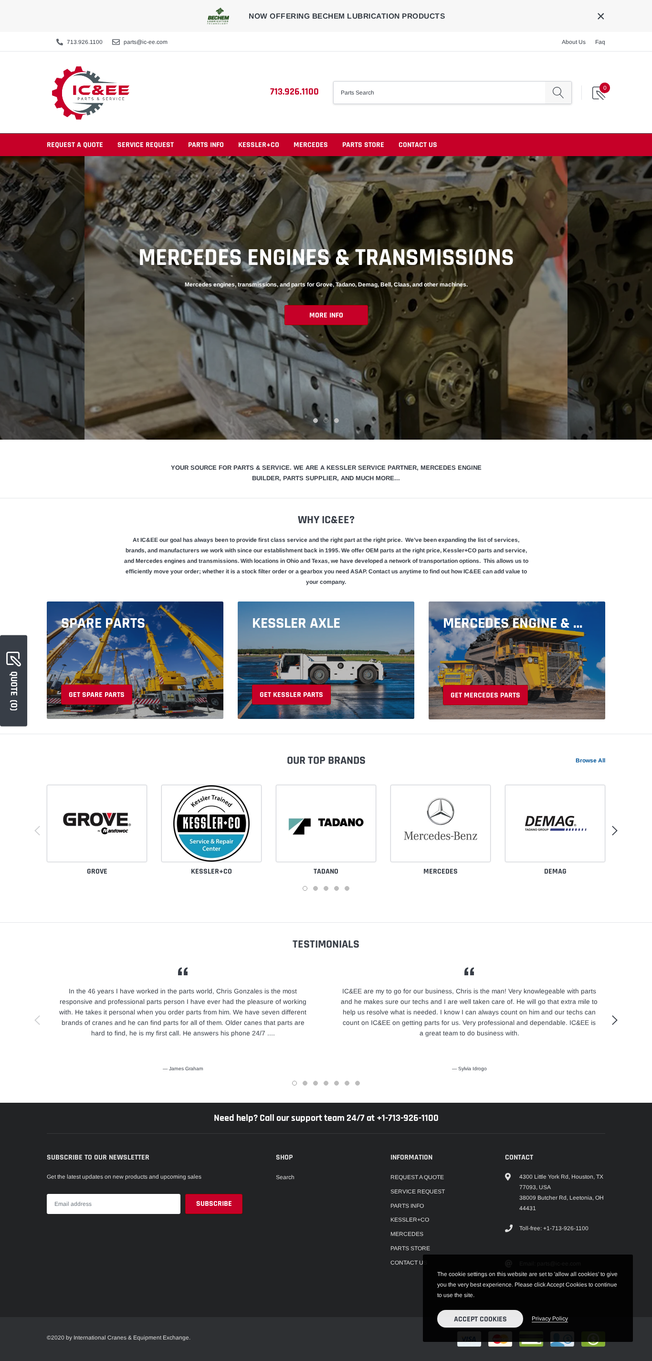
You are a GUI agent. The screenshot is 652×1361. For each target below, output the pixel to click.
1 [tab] (315, 420)
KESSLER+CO (258, 145)
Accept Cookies (480, 1319)
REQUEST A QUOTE (75, 145)
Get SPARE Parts (97, 695)
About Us (574, 42)
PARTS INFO (206, 145)
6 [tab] (347, 1083)
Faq (600, 42)
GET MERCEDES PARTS (485, 695)
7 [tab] (357, 1083)
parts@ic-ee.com (146, 42)
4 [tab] (336, 888)
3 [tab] (336, 420)
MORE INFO (326, 315)
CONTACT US (418, 145)
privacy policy (550, 1318)
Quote (14, 690)
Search (285, 1177)
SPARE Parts (103, 623)
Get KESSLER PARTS (291, 695)
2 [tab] (326, 420)
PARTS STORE (363, 145)
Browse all (590, 760)
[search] (558, 93)
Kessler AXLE (296, 623)
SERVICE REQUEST (145, 145)
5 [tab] (347, 888)
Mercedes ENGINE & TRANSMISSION (514, 623)
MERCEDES (311, 145)
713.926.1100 (85, 42)
